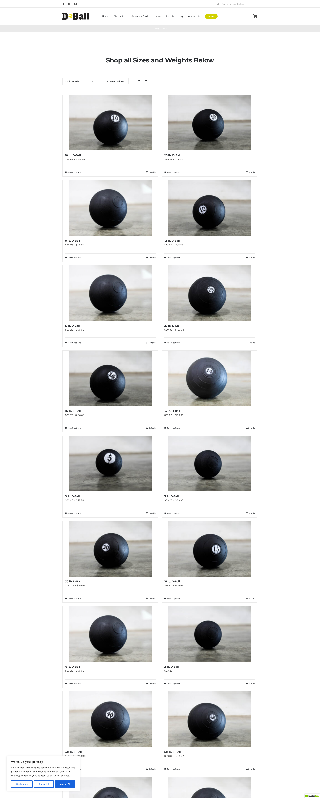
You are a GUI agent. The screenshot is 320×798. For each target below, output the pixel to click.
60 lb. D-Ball (172, 752)
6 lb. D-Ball (72, 326)
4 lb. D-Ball (72, 666)
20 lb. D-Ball (172, 155)
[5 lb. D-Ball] (110, 463)
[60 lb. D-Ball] (209, 719)
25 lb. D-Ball (172, 326)
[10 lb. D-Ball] (110, 122)
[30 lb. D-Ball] (110, 549)
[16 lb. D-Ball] (110, 378)
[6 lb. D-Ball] (110, 293)
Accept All (65, 784)
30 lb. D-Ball (73, 581)
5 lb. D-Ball (72, 496)
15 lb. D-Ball (172, 581)
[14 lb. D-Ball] (209, 378)
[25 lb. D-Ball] (209, 293)
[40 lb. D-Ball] (110, 719)
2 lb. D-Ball (171, 666)
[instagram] (69, 4)
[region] (43, 773)
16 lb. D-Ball (73, 411)
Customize (22, 784)
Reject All (44, 784)
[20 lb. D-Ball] (209, 122)
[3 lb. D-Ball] (209, 463)
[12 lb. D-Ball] (209, 208)
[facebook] (63, 4)
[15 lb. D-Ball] (209, 549)
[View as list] (146, 81)
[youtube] (75, 4)
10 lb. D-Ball (73, 155)
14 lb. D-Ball (172, 411)
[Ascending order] (100, 81)
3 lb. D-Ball (171, 496)
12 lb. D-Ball (172, 240)
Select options (74, 172)
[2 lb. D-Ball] (209, 634)
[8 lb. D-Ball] (110, 208)
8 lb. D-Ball (72, 240)
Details (152, 172)
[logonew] (75, 14)
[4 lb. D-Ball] (110, 634)
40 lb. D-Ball (73, 752)
